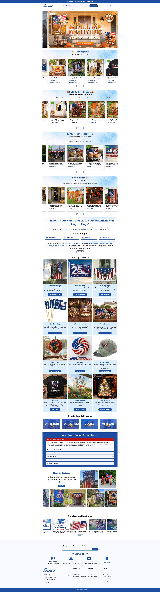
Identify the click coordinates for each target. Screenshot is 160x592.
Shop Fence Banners (105, 333)
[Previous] (45, 524)
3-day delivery (116, 61)
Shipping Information (78, 578)
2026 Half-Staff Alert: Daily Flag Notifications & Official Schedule (63, 532)
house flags (96, 243)
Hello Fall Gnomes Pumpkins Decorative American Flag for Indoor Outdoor (99, 121)
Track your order (77, 574)
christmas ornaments (60, 247)
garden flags (102, 243)
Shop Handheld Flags (55, 333)
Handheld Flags (55, 324)
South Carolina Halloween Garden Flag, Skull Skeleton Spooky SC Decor (117, 121)
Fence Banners (105, 324)
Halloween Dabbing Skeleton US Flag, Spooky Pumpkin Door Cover (100, 206)
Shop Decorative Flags (55, 294)
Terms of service (107, 576)
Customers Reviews (92, 576)
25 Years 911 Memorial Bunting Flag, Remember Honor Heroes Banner (43, 164)
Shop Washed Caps (105, 371)
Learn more (61, 485)
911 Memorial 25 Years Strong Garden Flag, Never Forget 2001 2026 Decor (81, 164)
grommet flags (50, 245)
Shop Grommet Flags (80, 294)
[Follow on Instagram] (46, 582)
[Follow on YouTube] (48, 582)
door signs (68, 247)
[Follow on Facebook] (44, 582)
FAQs (89, 572)
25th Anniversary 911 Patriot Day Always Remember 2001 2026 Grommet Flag (100, 164)
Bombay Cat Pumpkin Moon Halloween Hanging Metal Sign (43, 120)
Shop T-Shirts (55, 409)
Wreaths (80, 362)
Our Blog (90, 574)
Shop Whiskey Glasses (80, 333)
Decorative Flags (55, 286)
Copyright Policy (106, 578)
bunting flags (109, 243)
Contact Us (75, 572)
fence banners (74, 247)
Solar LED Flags (105, 401)
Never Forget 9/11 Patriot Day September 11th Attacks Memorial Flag (61, 78)
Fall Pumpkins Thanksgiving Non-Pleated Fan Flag (43, 78)
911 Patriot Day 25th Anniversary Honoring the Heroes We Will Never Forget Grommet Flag (62, 164)
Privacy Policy (106, 574)
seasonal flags (65, 229)
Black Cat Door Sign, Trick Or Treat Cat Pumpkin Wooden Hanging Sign (42, 206)
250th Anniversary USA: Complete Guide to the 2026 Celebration (82, 532)
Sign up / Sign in (91, 578)
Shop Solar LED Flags (105, 409)
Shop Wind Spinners (80, 409)
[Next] (114, 524)
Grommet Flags (80, 286)
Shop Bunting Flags (105, 294)
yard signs (96, 247)
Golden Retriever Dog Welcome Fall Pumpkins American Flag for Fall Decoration (81, 121)
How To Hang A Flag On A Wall (44, 531)
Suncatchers (55, 362)
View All (79, 86)
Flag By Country (95, 9)
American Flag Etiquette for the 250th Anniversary (100, 532)
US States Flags (85, 9)
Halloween (53, 9)
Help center (104, 9)
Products (78, 9)
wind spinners (88, 247)
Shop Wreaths (80, 371)
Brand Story (105, 572)
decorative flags (72, 243)
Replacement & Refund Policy (79, 576)
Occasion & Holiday (68, 9)
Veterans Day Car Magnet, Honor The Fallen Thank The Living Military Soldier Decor (62, 206)
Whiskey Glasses (80, 324)
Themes (59, 9)
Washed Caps (105, 362)
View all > (80, 509)
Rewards (90, 581)
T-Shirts (55, 401)
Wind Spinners (80, 401)
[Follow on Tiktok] (51, 582)
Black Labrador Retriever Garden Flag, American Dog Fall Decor (62, 120)
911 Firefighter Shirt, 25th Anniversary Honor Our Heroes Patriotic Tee (100, 78)
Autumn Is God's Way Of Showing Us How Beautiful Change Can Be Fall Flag (80, 78)
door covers (82, 247)
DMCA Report (106, 581)
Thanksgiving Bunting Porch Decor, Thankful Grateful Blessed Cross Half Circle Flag (81, 206)
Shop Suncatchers (55, 371)
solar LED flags (63, 245)
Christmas (46, 9)
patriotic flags (81, 229)
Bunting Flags (105, 286)
